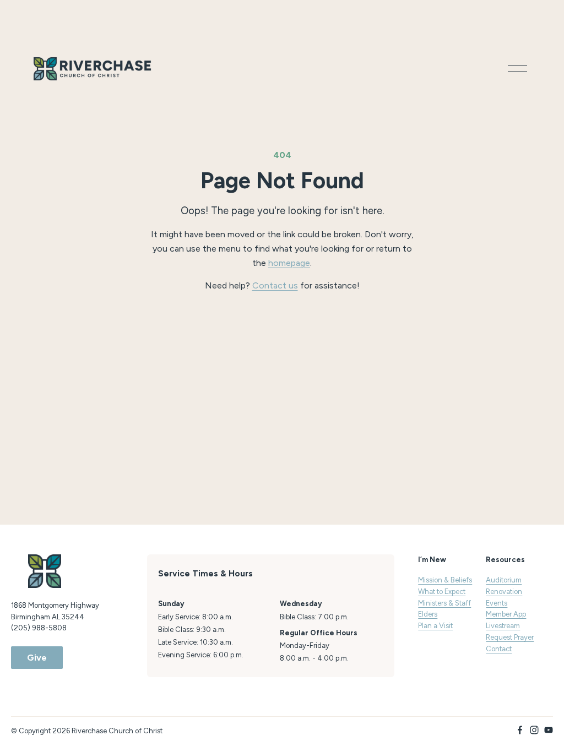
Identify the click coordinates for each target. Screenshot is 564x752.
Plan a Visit (435, 626)
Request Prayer (510, 637)
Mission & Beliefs (445, 580)
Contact (499, 649)
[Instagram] (534, 730)
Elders (427, 614)
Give (37, 657)
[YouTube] (548, 730)
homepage (289, 263)
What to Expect (441, 591)
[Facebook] (520, 730)
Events (496, 603)
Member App (506, 614)
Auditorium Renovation (504, 586)
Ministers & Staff (444, 603)
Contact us (275, 285)
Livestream (503, 626)
